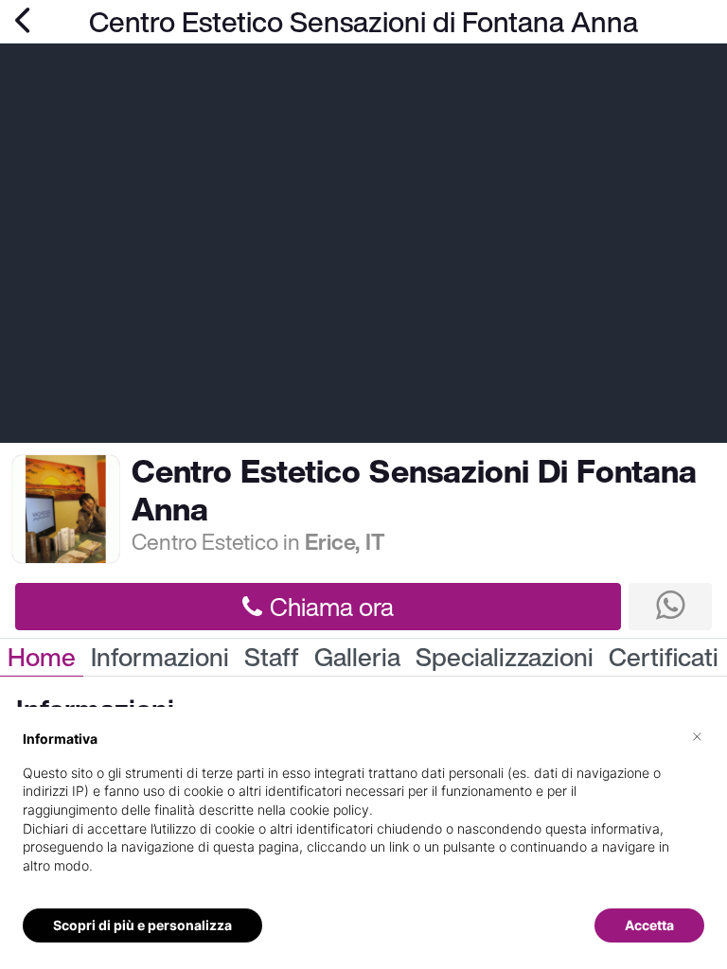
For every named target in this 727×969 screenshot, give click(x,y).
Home (42, 657)
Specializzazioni (505, 657)
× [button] (697, 735)
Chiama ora (332, 606)
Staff (271, 657)
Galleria (357, 657)
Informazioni (160, 657)
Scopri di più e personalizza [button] (142, 925)
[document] (363, 817)
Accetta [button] (649, 925)
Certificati (663, 657)
